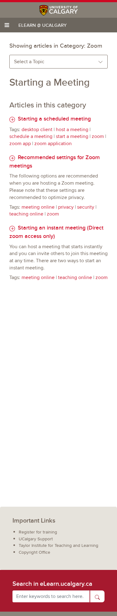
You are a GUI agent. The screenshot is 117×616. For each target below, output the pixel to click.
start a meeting (72, 136)
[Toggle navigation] (7, 25)
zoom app (20, 143)
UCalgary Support (36, 539)
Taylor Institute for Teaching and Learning (58, 545)
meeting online (38, 207)
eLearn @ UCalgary (42, 25)
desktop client (37, 129)
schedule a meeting (30, 136)
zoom (98, 136)
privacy (66, 207)
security (85, 207)
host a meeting (72, 129)
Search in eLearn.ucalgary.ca (52, 583)
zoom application (53, 143)
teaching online (26, 214)
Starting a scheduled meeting (53, 118)
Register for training (38, 532)
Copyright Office (34, 552)
